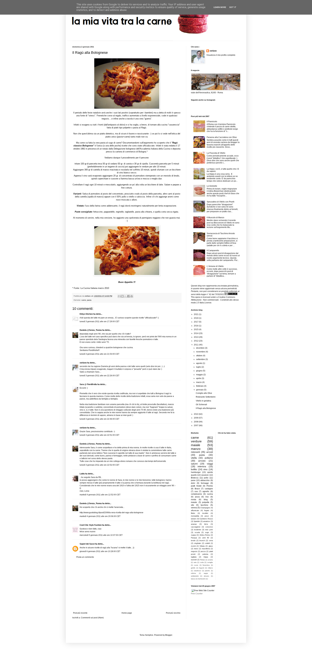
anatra (210, 560)
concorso (209, 527)
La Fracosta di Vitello (216, 153)
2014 (196, 333)
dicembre (200, 348)
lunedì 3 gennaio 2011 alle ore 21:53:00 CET (99, 354)
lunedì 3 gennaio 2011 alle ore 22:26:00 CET (99, 375)
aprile (199, 378)
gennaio (200, 390)
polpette (127, 127)
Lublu (82, 474)
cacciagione (195, 527)
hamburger (196, 472)
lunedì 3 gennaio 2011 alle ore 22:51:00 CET (99, 435)
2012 (196, 341)
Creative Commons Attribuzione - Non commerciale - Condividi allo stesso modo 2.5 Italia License (215, 300)
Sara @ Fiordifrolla (88, 384)
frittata (202, 546)
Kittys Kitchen (86, 314)
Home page (127, 613)
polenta (205, 554)
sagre (206, 573)
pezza (203, 551)
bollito (194, 469)
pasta (89, 300)
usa (196, 491)
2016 (196, 326)
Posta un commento (85, 557)
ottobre (199, 355)
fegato (206, 510)
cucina (210, 494)
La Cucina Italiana (88, 288)
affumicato (195, 510)
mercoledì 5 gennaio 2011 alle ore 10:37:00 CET (101, 535)
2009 (196, 418)
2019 (196, 318)
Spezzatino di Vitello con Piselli (220, 202)
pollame (209, 458)
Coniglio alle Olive (204, 393)
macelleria (206, 549)
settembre (200, 359)
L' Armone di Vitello (215, 266)
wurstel (194, 560)
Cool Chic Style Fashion (91, 525)
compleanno (196, 494)
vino (205, 469)
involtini (205, 513)
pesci (207, 516)
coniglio (210, 562)
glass (211, 546)
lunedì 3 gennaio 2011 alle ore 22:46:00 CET (99, 419)
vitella (194, 458)
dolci (193, 483)
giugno (199, 371)
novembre (201, 352)
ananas (194, 524)
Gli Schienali (201, 404)
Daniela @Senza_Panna (91, 330)
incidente (197, 530)
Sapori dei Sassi (87, 544)
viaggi (210, 463)
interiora (202, 466)
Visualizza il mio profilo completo (220, 55)
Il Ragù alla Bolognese (206, 408)
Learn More (220, 7)
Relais (202, 560)
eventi (193, 546)
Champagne (205, 508)
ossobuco (197, 571)
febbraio (200, 386)
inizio (196, 549)
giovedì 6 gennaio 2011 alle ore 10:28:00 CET (100, 551)
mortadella (195, 516)
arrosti (209, 452)
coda (202, 562)
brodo (193, 540)
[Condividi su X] (125, 296)
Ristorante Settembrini (205, 397)
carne (83, 300)
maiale (195, 445)
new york (209, 530)
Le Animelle (212, 186)
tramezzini (201, 579)
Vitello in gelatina (203, 401)
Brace (197, 489)
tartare (193, 519)
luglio (199, 367)
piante (207, 571)
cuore (196, 565)
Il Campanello (213, 250)
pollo (206, 478)
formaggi (205, 483)
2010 (196, 414)
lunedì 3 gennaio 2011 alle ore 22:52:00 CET (99, 465)
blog (206, 499)
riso (207, 497)
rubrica (193, 573)
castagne (209, 489)
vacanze (205, 475)
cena (211, 540)
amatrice (206, 521)
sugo (207, 532)
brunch (202, 540)
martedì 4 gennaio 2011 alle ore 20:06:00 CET (100, 516)
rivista (193, 499)
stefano (83, 363)
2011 (196, 345)
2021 (196, 314)
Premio (210, 486)
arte (195, 562)
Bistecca (194, 478)
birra (206, 524)
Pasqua (194, 538)
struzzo (206, 576)
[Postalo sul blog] (122, 296)
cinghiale (197, 543)
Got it (232, 7)
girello (193, 568)
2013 (196, 337)
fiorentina (206, 565)
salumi (194, 463)
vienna (194, 508)
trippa (206, 557)
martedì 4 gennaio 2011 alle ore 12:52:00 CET (100, 495)
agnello (205, 491)
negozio (194, 551)
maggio (199, 374)
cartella (96, 169)
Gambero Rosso (206, 519)
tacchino (204, 505)
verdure (196, 441)
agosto (199, 363)
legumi (201, 568)
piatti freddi (196, 486)
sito (192, 505)
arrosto (202, 460)
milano (210, 568)
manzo (196, 448)
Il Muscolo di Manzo (215, 217)
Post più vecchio (173, 613)
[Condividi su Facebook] (128, 296)
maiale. (194, 502)
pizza (197, 497)
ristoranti (195, 452)
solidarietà (195, 576)
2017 (196, 322)
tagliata (193, 557)
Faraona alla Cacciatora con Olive (222, 137)
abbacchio (205, 480)
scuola (197, 532)
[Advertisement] (126, 585)
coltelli (207, 543)
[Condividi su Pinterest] (131, 296)
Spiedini (197, 521)
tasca (193, 579)
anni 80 (205, 538)
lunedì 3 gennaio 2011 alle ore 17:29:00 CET (99, 321)
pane (193, 480)
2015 (196, 329)
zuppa (193, 535)
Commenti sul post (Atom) (92, 618)
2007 (196, 425)
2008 (196, 422)
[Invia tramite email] (119, 296)
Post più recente (80, 613)
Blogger (168, 635)
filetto (193, 513)
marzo (199, 382)
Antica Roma (205, 535)
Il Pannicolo (212, 121)
